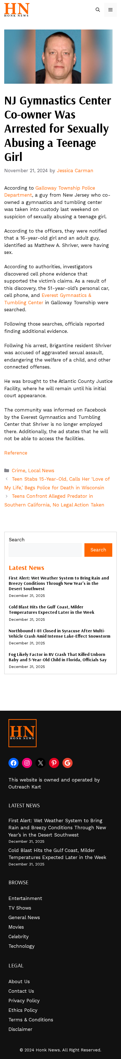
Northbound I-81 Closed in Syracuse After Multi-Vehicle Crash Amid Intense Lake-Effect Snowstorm (59, 633)
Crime (18, 470)
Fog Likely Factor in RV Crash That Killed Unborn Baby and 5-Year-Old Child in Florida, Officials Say (58, 656)
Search (17, 539)
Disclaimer (20, 1029)
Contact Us (21, 991)
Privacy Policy (24, 1000)
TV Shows (19, 908)
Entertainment (25, 898)
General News (24, 917)
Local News (41, 470)
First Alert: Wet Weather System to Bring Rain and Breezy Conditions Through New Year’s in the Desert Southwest (59, 583)
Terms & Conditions (30, 1019)
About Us (19, 981)
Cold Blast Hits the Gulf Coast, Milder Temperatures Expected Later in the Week (51, 609)
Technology (21, 946)
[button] (97, 10)
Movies (16, 927)
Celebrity (18, 936)
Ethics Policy (22, 1010)
